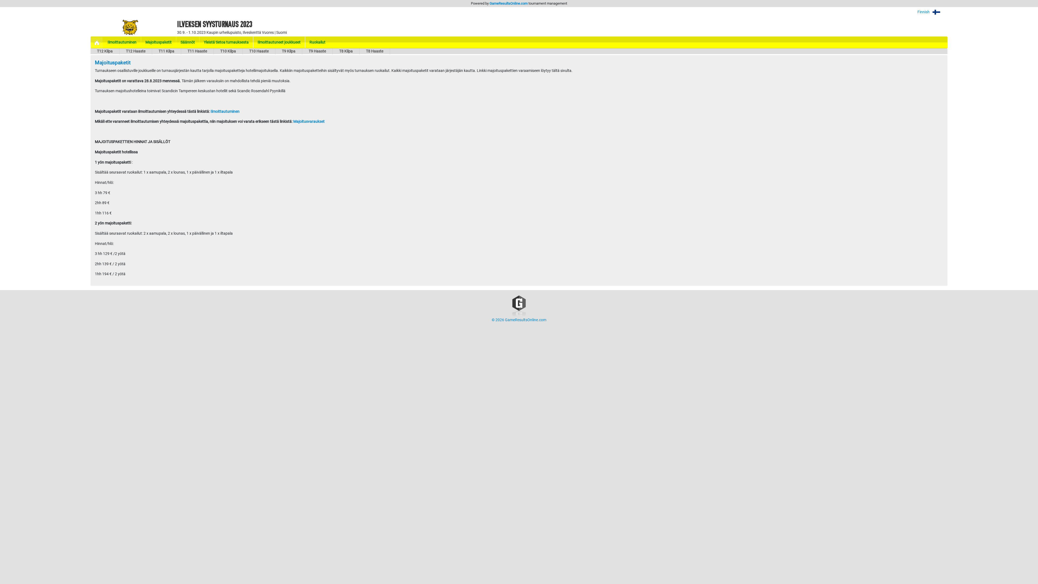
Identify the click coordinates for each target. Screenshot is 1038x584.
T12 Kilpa (105, 51)
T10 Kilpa (228, 51)
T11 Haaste (197, 51)
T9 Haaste (317, 51)
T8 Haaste (374, 51)
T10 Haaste (259, 51)
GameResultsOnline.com (509, 3)
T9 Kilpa (288, 51)
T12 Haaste (135, 51)
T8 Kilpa (346, 51)
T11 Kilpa (166, 51)
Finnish (923, 12)
